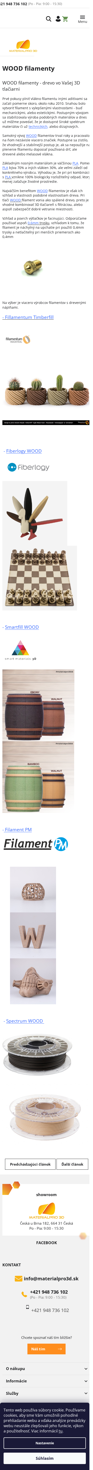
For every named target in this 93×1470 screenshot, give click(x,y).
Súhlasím (45, 1458)
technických (38, 126)
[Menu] (82, 18)
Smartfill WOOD (22, 627)
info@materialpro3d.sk (51, 1279)
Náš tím (38, 1348)
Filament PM (18, 829)
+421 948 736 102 (49, 1292)
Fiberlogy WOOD (24, 451)
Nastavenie (45, 1443)
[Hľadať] (48, 18)
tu (60, 1431)
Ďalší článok (72, 1164)
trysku (38, 223)
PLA (75, 163)
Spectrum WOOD (25, 1021)
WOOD (31, 135)
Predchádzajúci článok (30, 1164)
